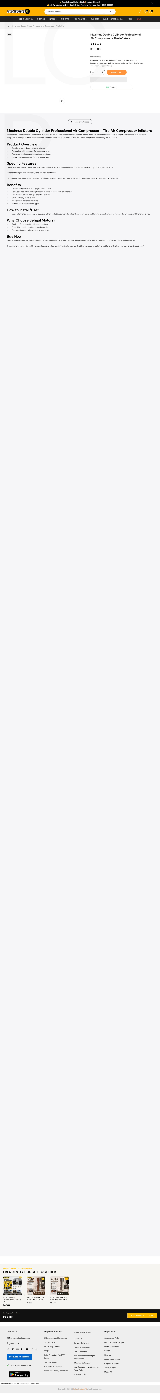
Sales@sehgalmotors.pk (20, 1338)
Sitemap (107, 1355)
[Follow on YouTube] (27, 1349)
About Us (78, 1339)
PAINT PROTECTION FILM (113, 19)
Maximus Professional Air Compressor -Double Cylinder (33, 134)
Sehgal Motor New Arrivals (133, 63)
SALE (139, 19)
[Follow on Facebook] (8, 1349)
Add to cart (116, 72)
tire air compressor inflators (101, 66)
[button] (96, 44)
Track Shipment (80, 1351)
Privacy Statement (81, 1343)
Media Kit (108, 1372)
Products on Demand (19, 1357)
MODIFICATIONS (80, 19)
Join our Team (110, 1368)
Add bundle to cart (142, 1315)
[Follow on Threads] (36, 1349)
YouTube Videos (50, 1362)
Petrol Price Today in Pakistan (56, 1370)
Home (9, 26)
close (8, 3)
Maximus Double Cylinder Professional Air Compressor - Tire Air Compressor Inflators (79, 130)
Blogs (46, 1351)
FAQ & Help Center (52, 1346)
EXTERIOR (41, 19)
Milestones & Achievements (55, 1338)
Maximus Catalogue (82, 1363)
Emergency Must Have (98, 63)
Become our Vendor (112, 1359)
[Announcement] (80, 4)
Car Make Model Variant (54, 1366)
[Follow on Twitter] (13, 1349)
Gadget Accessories (115, 63)
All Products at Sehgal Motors (125, 60)
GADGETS (95, 19)
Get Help (113, 87)
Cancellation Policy (112, 1338)
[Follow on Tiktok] (32, 1349)
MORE (130, 19)
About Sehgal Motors (82, 1332)
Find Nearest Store (111, 1346)
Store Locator (49, 1342)
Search (107, 1351)
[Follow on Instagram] (17, 1349)
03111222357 (15, 1343)
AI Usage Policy (80, 1374)
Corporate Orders (111, 1363)
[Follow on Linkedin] (22, 1349)
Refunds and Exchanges (114, 1342)
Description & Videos (80, 122)
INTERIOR (52, 19)
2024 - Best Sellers (106, 60)
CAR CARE (65, 19)
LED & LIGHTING (26, 19)
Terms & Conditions (82, 1347)
